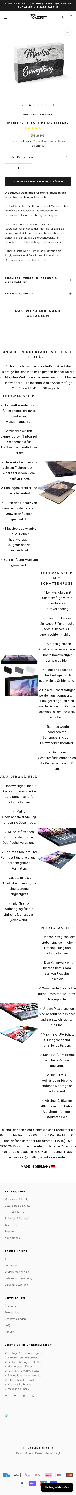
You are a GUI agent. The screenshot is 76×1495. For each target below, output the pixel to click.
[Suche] (64, 17)
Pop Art (9, 1231)
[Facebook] (6, 1396)
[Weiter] (53, 105)
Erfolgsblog (12, 1312)
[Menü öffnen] (5, 17)
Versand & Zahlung (16, 1285)
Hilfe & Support (19, 293)
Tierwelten (11, 1225)
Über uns (10, 1306)
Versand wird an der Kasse (49, 141)
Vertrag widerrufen (57, 1487)
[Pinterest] (24, 1396)
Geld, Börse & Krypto (17, 1206)
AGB (7, 1259)
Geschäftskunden (15, 1319)
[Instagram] (15, 1396)
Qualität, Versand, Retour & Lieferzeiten (31, 280)
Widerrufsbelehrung (17, 1272)
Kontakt (9, 1332)
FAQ (7, 1325)
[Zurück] (22, 105)
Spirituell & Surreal (16, 1218)
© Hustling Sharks (38, 1448)
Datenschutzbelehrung (18, 1278)
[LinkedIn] (33, 1396)
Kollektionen (12, 1238)
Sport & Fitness (14, 1212)
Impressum (11, 1265)
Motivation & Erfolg (16, 1199)
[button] (33, 128)
